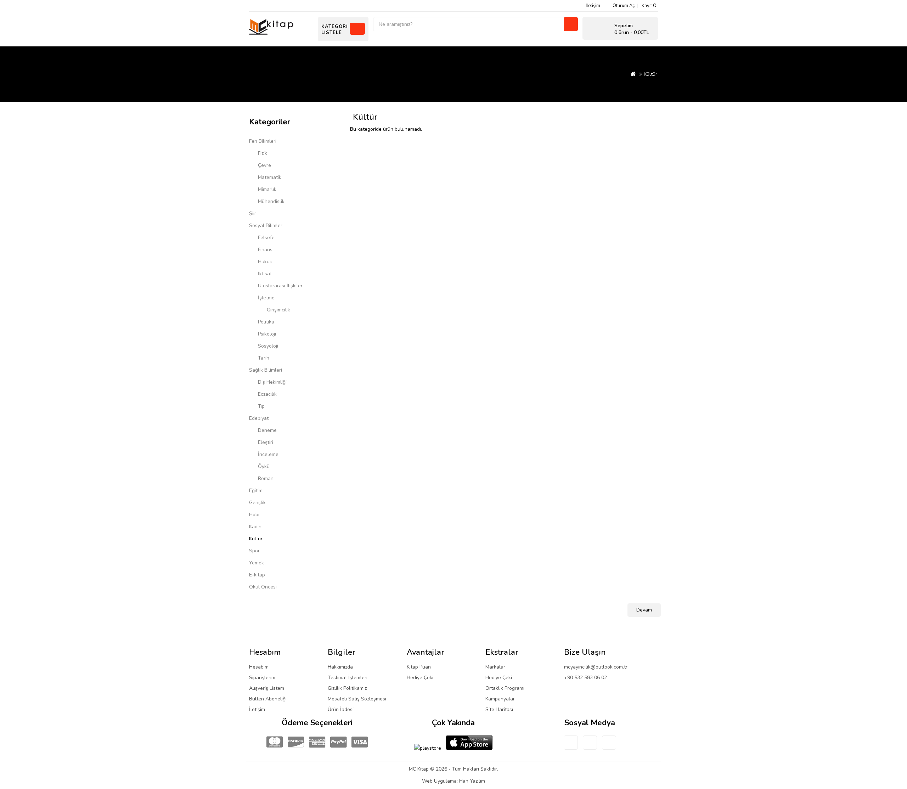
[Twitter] (590, 747)
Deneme (267, 430)
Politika (266, 322)
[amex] (317, 742)
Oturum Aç (624, 5)
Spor (254, 550)
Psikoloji (267, 334)
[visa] (359, 742)
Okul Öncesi (263, 587)
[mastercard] (274, 742)
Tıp (261, 406)
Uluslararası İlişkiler (280, 285)
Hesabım (259, 667)
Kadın (255, 526)
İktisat (265, 273)
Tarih (263, 358)
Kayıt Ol (650, 5)
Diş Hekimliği (272, 382)
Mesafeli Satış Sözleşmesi (357, 698)
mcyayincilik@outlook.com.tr (595, 667)
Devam (644, 610)
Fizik (262, 153)
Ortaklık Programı (504, 688)
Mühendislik (271, 201)
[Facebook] (571, 747)
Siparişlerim (262, 677)
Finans (265, 249)
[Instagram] (609, 747)
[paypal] (338, 742)
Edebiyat (259, 418)
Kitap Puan (419, 667)
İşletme (266, 297)
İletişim (593, 5)
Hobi (254, 514)
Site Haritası (499, 709)
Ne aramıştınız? (571, 24)
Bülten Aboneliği (268, 698)
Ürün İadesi (341, 709)
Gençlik (257, 502)
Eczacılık (267, 394)
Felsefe (266, 237)
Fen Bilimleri (262, 141)
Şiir (252, 213)
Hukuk (265, 261)
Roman (266, 478)
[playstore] (427, 748)
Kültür (650, 74)
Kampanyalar (500, 698)
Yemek (256, 562)
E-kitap (257, 574)
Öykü (264, 466)
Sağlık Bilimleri (265, 370)
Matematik (269, 177)
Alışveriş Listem (266, 688)
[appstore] (469, 743)
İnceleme (268, 454)
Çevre (264, 165)
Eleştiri (265, 442)
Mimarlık (267, 189)
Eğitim (256, 490)
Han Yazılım (472, 781)
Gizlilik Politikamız (347, 688)
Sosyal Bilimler (265, 225)
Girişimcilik (278, 309)
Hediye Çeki (420, 677)
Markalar (495, 667)
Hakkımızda (340, 667)
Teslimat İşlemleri (347, 677)
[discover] (296, 742)
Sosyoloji (268, 346)
